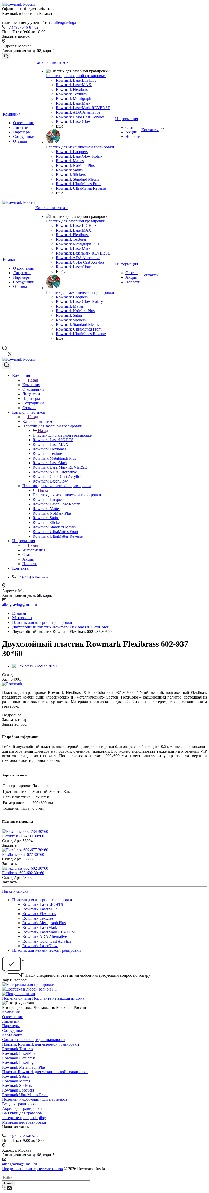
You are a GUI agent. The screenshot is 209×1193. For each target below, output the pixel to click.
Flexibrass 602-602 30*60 (23, 873)
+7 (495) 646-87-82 (22, 27)
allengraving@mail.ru (19, 604)
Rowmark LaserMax (18, 1053)
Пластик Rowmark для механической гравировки (45, 1072)
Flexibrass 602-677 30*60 (23, 854)
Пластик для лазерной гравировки (76, 75)
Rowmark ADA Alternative (78, 112)
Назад (33, 380)
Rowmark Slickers (71, 174)
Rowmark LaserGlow (73, 121)
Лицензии (22, 127)
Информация (126, 119)
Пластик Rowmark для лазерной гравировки (40, 1044)
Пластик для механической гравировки (80, 147)
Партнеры (22, 132)
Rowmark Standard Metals (77, 179)
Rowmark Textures (71, 94)
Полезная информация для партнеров (34, 1099)
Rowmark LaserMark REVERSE (83, 108)
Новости (132, 136)
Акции (131, 132)
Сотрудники (23, 136)
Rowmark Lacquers (72, 151)
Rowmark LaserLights (20, 1062)
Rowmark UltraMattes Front (78, 184)
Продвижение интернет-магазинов (32, 1168)
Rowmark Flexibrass (72, 89)
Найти (8, 1183)
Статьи (131, 127)
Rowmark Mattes (70, 161)
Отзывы (20, 141)
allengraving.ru (66, 22)
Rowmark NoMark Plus (75, 165)
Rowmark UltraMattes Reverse (81, 188)
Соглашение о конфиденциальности (33, 1039)
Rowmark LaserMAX (74, 85)
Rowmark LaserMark (73, 103)
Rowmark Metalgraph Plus (77, 98)
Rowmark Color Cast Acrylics (80, 117)
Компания (11, 114)
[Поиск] (6, 56)
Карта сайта (12, 1035)
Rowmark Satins (69, 170)
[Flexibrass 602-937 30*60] (35, 666)
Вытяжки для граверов (22, 1113)
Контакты (150, 130)
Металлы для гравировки (24, 1122)
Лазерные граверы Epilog (24, 1117)
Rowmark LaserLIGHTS (76, 80)
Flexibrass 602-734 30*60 (23, 836)
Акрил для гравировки (22, 1108)
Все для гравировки (19, 1104)
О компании (23, 123)
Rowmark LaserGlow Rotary (79, 156)
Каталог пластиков (51, 62)
